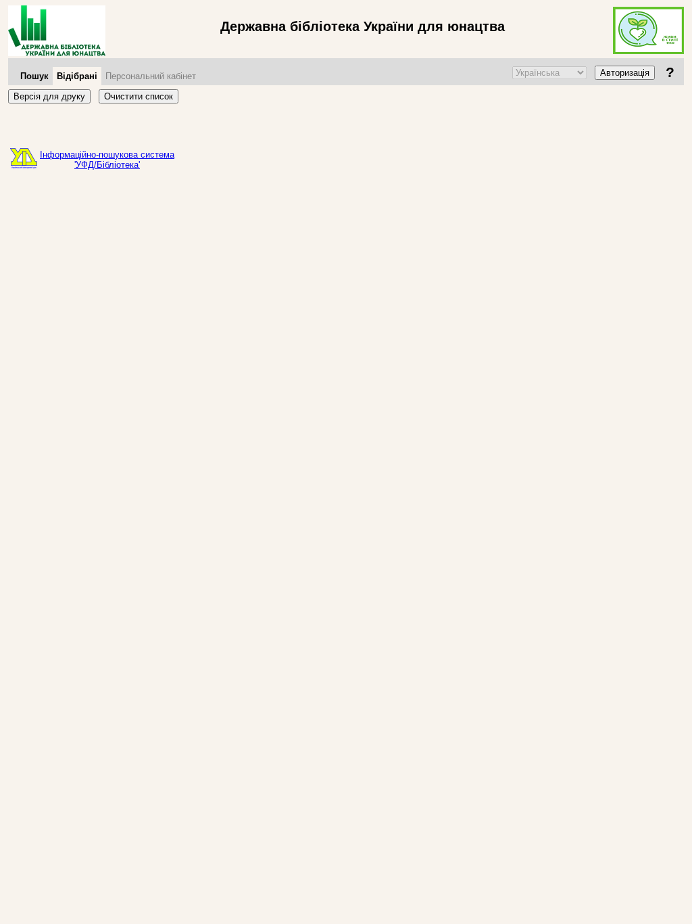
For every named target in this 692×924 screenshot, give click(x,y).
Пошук (34, 76)
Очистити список (138, 96)
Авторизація (624, 73)
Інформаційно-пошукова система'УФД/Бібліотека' (107, 159)
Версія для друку (49, 96)
